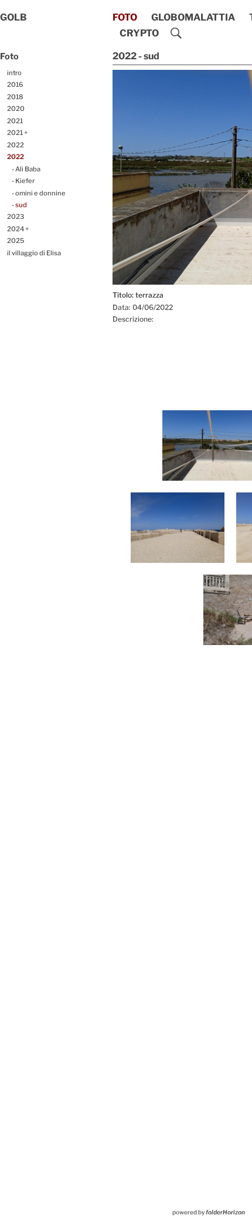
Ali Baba (27, 169)
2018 (15, 97)
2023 (15, 216)
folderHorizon (225, 1212)
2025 (15, 241)
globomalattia (193, 17)
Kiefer (25, 181)
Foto (125, 17)
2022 (15, 145)
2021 (15, 121)
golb (13, 17)
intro (14, 73)
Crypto (139, 33)
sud (21, 205)
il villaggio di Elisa (34, 253)
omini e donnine (40, 193)
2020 (16, 108)
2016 (15, 84)
